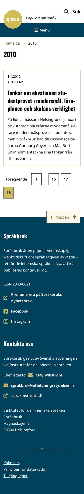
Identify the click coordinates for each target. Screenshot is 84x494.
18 (9, 192)
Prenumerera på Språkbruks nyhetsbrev (33, 298)
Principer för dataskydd (24, 469)
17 (66, 179)
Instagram (20, 322)
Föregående (16, 179)
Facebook (19, 311)
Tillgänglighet (16, 475)
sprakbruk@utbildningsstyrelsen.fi (42, 385)
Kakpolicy (12, 462)
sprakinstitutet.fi (23, 396)
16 (54, 179)
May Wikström (49, 375)
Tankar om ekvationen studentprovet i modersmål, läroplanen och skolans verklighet (41, 100)
